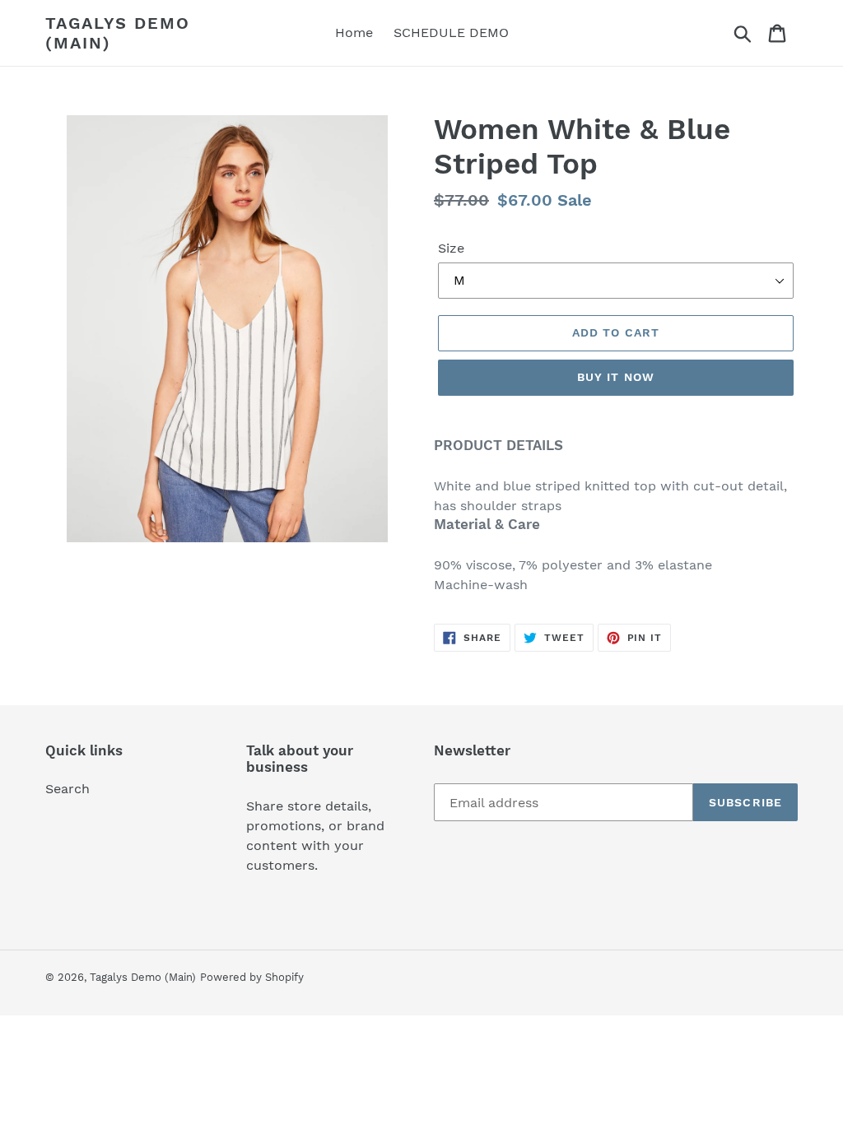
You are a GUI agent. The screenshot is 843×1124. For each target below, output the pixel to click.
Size (451, 248)
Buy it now (615, 376)
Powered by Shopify (252, 977)
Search (67, 789)
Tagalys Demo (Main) (117, 33)
